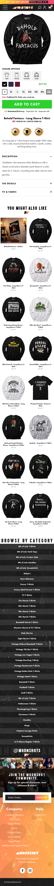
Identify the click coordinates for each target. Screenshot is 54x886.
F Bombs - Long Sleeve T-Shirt (40, 483)
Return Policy (14, 823)
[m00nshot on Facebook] (22, 870)
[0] (50, 7)
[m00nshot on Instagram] (5, 763)
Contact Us (39, 815)
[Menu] (5, 7)
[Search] (39, 7)
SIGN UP (42, 797)
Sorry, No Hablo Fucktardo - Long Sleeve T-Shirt (40, 524)
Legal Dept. (14, 841)
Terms (14, 828)
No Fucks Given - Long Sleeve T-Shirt (13, 524)
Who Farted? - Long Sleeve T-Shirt (13, 366)
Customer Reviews (14, 815)
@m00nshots (27, 750)
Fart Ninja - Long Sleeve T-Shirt (13, 288)
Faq (40, 819)
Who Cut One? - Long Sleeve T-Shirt (40, 327)
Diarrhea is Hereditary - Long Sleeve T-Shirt (13, 406)
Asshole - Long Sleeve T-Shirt (41, 444)
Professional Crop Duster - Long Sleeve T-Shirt (13, 327)
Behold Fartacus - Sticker (13, 247)
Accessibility (14, 836)
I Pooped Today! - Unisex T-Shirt (40, 406)
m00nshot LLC (16, 882)
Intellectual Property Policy (15, 845)
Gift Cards (14, 819)
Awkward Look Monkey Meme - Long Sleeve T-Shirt (13, 445)
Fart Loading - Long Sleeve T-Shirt (41, 248)
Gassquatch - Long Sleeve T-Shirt (40, 288)
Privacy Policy (14, 832)
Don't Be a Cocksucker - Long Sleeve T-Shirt (13, 484)
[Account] (44, 9)
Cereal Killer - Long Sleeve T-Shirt (41, 366)
